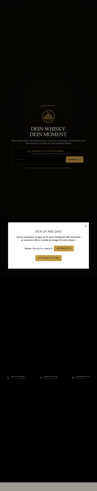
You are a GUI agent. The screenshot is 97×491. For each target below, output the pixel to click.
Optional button (48, 258)
